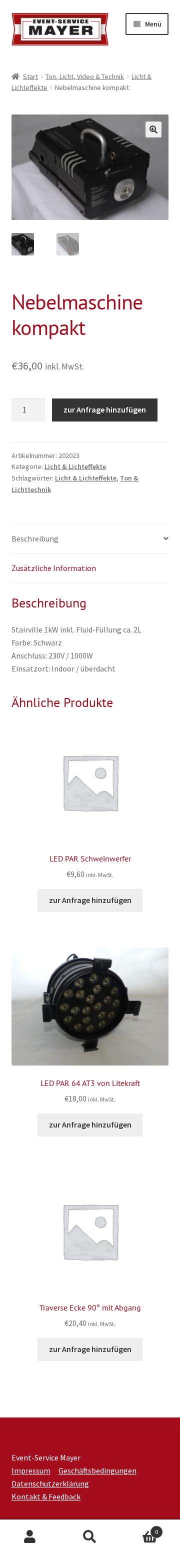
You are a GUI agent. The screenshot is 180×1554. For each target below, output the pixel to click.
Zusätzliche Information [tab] (54, 568)
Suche (90, 1537)
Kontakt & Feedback (46, 1497)
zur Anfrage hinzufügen (105, 409)
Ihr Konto (30, 1537)
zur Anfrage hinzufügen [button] (90, 900)
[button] (154, 130)
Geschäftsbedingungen (97, 1471)
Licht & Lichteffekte (75, 466)
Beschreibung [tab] (35, 539)
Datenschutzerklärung (50, 1483)
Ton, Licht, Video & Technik (85, 76)
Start (30, 76)
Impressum (31, 1471)
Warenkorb (139, 1528)
